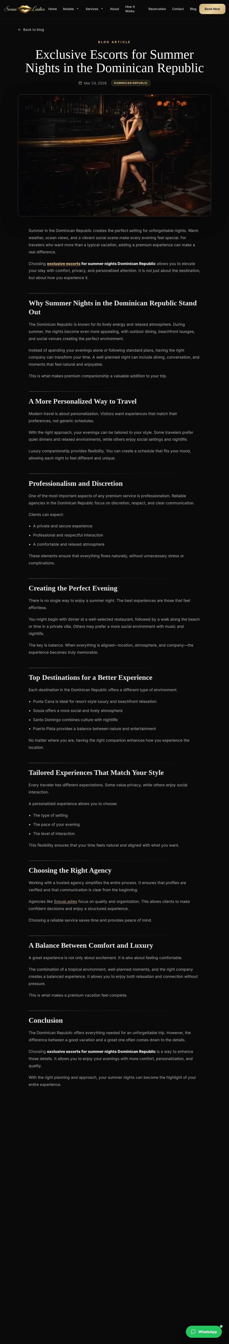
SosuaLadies (65, 901)
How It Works (130, 9)
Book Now (212, 9)
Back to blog (31, 29)
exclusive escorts (64, 263)
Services (92, 9)
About (114, 9)
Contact (178, 9)
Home (52, 9)
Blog (193, 9)
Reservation (157, 9)
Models (68, 9)
